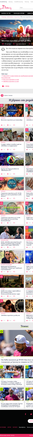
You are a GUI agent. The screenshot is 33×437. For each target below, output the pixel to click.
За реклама (3, 427)
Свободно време (19, 13)
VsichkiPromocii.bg (18, 1)
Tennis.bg (27, 1)
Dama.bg (11, 1)
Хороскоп (17, 16)
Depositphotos (22, 427)
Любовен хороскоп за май (11, 81)
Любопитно (10, 16)
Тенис (24, 326)
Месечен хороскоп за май (11, 79)
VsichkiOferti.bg (3, 1)
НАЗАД (7, 86)
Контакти (15, 427)
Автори (9, 427)
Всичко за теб (6, 13)
